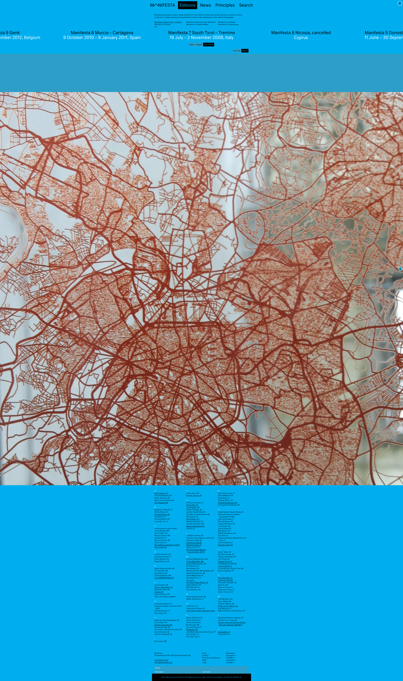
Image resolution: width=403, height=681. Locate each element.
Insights (199, 44)
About (191, 44)
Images (245, 51)
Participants (209, 44)
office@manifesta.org (163, 662)
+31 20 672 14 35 (161, 660)
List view (236, 51)
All (155, 27)
